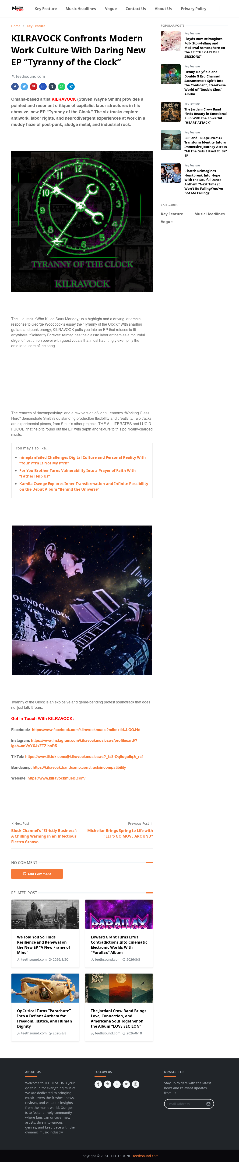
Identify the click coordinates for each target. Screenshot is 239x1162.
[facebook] (212, 8)
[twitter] (126, 1084)
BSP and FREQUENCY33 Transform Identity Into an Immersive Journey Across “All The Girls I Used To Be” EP (205, 147)
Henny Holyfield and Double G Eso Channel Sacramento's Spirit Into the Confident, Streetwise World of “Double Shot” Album (205, 83)
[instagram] (216, 8)
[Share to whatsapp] (61, 86)
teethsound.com (145, 1156)
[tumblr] (98, 1084)
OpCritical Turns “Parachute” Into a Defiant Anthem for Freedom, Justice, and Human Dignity (44, 1018)
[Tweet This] (24, 86)
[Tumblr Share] (52, 86)
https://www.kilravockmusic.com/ (56, 778)
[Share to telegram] (71, 86)
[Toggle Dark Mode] (222, 9)
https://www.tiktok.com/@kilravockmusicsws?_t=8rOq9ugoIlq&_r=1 (84, 756)
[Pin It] (33, 86)
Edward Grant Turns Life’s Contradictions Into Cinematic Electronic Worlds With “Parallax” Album (119, 944)
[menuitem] (45, 8)
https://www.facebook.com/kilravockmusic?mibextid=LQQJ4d (86, 729)
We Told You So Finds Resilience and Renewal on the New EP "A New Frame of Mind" (43, 944)
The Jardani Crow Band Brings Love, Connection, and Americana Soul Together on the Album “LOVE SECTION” (118, 1018)
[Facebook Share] (15, 86)
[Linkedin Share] (43, 86)
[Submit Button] (208, 1103)
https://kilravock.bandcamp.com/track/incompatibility (79, 767)
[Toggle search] (226, 8)
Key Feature (192, 33)
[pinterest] (107, 1084)
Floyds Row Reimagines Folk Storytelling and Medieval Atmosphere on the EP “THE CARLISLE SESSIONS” (204, 48)
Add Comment (39, 874)
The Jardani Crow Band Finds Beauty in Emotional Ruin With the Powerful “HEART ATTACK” (205, 116)
